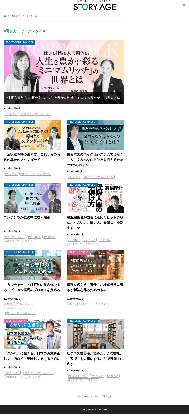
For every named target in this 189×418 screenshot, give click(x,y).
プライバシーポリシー (88, 396)
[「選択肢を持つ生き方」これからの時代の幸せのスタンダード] (32, 135)
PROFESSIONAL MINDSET (19, 42)
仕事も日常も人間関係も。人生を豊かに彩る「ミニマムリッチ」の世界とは (63, 97)
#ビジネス (74, 176)
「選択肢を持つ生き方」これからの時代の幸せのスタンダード (32, 157)
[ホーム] (5, 15)
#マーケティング (15, 236)
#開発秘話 (34, 236)
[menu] (184, 5)
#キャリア (11, 113)
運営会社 (107, 396)
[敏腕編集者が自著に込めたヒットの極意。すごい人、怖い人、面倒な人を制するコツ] (95, 198)
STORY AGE (101, 409)
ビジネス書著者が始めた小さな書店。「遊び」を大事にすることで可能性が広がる (95, 358)
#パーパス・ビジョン (17, 308)
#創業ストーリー (15, 377)
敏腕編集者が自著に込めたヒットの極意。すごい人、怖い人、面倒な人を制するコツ (95, 223)
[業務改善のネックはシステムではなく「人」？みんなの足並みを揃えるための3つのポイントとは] (95, 135)
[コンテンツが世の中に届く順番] (32, 198)
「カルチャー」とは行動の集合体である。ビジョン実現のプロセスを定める (32, 287)
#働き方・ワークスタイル (35, 113)
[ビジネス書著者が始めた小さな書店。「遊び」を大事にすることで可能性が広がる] (95, 334)
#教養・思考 (12, 372)
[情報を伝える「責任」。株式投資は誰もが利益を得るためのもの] (95, 265)
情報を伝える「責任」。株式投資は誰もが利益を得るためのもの (95, 287)
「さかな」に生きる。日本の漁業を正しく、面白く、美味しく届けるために (32, 356)
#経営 (8, 303)
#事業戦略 (49, 236)
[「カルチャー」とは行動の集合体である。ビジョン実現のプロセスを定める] (32, 265)
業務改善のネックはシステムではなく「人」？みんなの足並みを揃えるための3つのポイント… (95, 160)
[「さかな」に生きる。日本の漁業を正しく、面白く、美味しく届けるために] (32, 334)
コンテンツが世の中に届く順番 (27, 217)
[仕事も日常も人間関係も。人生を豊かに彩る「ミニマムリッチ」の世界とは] (64, 72)
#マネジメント (23, 303)
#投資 (71, 303)
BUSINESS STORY (78, 252)
